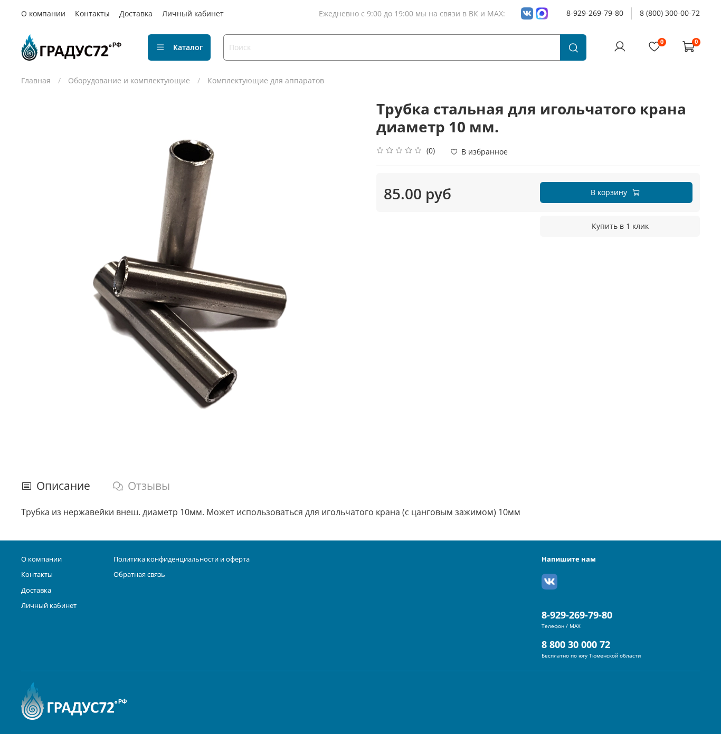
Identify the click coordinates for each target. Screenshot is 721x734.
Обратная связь (139, 574)
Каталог (188, 47)
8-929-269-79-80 (594, 13)
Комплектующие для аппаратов (265, 80)
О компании (43, 13)
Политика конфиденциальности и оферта (181, 559)
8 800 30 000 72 (576, 644)
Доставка (136, 13)
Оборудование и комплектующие (129, 80)
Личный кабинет (193, 13)
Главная (36, 80)
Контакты (92, 13)
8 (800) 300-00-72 (670, 13)
